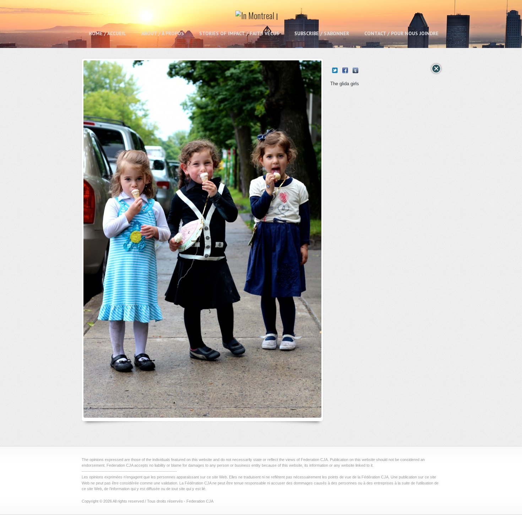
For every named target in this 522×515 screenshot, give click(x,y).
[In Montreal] (256, 17)
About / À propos (162, 33)
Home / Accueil (107, 33)
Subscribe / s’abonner (321, 33)
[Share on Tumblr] (355, 70)
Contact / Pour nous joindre (401, 33)
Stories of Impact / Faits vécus (239, 33)
